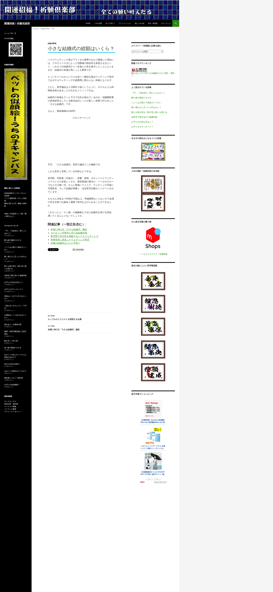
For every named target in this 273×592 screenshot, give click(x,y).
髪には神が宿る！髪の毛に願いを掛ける (149, 112)
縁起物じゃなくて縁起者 (13, 378)
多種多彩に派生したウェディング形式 (70, 239)
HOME (88, 23)
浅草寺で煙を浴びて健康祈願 (144, 117)
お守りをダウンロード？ (142, 126)
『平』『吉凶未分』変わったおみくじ (148, 93)
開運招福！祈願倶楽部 (17, 23)
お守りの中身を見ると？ (142, 122)
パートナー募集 (10, 406)
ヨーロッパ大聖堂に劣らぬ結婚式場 (69, 232)
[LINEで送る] (78, 249)
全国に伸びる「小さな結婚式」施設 (69, 229)
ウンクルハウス (10, 401)
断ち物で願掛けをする (141, 97)
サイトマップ (165, 23)
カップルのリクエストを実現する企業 (65, 317)
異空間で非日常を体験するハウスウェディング (74, 236)
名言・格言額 (152, 23)
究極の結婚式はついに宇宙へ (65, 243)
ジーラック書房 (10, 409)
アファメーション (125, 23)
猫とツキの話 (139, 23)
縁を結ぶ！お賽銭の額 (12, 324)
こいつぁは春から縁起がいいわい (146, 102)
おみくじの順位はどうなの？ (15, 371)
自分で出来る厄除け (12, 364)
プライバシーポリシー (12, 411)
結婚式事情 (52, 43)
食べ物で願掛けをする (12, 348)
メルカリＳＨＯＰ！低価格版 (154, 254)
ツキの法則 (98, 23)
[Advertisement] (81, 139)
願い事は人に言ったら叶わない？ (146, 107)
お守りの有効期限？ (12, 385)
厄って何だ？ (110, 23)
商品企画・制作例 (11, 404)
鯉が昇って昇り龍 (11, 341)
